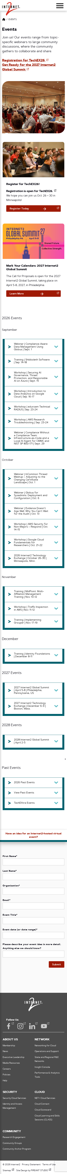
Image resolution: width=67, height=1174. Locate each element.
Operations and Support (47, 1051)
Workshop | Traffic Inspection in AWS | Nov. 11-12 (31, 608)
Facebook (8, 1026)
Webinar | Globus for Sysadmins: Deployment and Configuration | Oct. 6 (30, 496)
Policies (6, 1075)
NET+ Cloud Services (45, 1098)
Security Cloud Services (14, 1098)
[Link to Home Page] (3, 20)
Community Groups (12, 1143)
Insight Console (42, 1067)
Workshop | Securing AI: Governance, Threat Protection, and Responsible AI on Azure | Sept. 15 (31, 377)
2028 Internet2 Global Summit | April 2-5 (31, 741)
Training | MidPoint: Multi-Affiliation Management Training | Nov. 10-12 (29, 594)
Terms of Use (49, 1165)
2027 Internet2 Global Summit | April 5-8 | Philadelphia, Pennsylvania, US (31, 690)
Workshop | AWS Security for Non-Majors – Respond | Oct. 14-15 (31, 527)
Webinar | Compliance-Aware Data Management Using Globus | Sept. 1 (31, 347)
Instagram (20, 1026)
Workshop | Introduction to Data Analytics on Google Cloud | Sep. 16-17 (30, 394)
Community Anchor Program (17, 1149)
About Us (10, 1039)
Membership (9, 1046)
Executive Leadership (13, 1057)
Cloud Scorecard (43, 1110)
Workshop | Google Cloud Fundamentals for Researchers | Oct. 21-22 (29, 543)
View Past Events (24, 793)
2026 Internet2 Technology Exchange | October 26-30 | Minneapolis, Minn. (30, 558)
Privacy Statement (31, 1165)
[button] (11, 7)
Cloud (40, 1092)
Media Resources (11, 1063)
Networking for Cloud (45, 1046)
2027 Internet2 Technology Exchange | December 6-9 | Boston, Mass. (30, 706)
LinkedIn (32, 1026)
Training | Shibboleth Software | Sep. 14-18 (32, 361)
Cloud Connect (42, 1104)
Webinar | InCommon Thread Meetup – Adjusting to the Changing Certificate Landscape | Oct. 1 (30, 478)
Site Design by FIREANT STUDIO (33, 1171)
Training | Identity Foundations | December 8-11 (32, 655)
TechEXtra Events (24, 803)
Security (10, 1092)
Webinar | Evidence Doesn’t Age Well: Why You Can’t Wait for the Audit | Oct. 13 (31, 511)
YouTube (44, 1026)
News (5, 1051)
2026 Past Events (24, 782)
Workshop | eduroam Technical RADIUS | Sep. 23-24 (32, 408)
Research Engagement (14, 1137)
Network (42, 1039)
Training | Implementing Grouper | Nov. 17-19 (27, 621)
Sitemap (8, 1171)
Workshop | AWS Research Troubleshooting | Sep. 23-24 (31, 421)
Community (12, 1131)
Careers (7, 1069)
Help (5, 1081)
